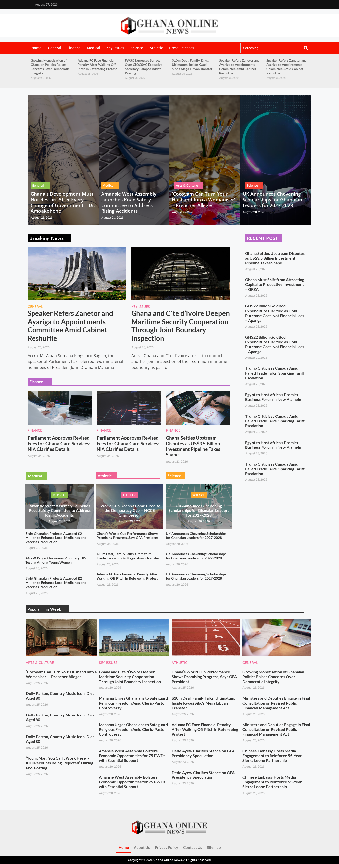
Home (36, 47)
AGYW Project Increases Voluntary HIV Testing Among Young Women (56, 560)
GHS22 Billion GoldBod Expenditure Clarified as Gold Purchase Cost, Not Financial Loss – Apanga (274, 313)
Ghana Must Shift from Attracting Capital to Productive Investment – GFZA (274, 284)
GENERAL (35, 306)
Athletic (156, 47)
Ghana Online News (167, 860)
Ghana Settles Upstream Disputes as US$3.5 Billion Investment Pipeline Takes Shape (193, 446)
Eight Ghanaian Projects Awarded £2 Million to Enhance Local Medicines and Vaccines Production (55, 537)
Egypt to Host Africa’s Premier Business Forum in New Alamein (273, 397)
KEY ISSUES (140, 306)
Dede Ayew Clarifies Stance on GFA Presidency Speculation (203, 753)
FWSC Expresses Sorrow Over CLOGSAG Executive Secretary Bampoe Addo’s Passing (143, 67)
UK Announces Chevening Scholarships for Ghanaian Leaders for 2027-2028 (272, 200)
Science (137, 47)
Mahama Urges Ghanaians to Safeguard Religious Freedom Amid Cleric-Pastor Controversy (133, 703)
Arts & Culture (187, 185)
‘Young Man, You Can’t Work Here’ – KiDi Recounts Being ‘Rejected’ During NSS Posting (59, 763)
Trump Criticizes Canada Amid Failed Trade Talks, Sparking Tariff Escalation (275, 373)
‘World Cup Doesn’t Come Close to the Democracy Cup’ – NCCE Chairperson (129, 510)
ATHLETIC (179, 662)
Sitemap (214, 847)
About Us (142, 847)
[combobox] (269, 48)
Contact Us (192, 847)
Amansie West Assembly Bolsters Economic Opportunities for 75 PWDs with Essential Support (132, 755)
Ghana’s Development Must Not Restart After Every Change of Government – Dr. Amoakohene (63, 202)
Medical (93, 47)
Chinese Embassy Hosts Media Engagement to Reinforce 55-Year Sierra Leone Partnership (272, 755)
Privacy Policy (166, 847)
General (54, 47)
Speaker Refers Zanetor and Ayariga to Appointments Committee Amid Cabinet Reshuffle (239, 67)
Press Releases (181, 47)
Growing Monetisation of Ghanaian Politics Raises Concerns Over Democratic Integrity (50, 67)
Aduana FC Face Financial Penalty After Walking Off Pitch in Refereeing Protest (97, 65)
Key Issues (115, 47)
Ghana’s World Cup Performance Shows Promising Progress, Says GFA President (127, 535)
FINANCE (35, 430)
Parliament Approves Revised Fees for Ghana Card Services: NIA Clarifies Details (59, 443)
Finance (74, 47)
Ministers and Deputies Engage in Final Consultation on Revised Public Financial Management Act (276, 703)
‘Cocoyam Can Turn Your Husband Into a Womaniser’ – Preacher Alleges (203, 200)
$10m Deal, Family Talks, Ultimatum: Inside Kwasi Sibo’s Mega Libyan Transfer (192, 65)
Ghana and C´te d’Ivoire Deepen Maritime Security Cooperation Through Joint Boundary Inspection (180, 325)
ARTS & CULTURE (40, 662)
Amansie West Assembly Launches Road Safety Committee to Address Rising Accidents (128, 202)
